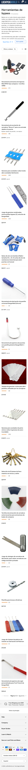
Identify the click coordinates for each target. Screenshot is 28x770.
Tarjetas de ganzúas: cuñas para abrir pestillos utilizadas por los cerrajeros (14, 387)
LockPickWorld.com (9, 766)
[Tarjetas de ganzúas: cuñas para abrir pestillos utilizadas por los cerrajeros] (14, 371)
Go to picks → (20, 41)
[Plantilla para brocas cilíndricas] (14, 585)
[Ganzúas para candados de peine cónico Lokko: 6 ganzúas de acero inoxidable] (14, 413)
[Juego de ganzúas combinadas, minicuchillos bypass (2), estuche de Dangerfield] (14, 197)
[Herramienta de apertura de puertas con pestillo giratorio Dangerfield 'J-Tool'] (14, 328)
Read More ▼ (7, 42)
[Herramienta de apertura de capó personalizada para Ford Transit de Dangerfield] (14, 666)
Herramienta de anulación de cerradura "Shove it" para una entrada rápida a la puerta (14, 127)
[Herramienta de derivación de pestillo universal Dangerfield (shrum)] (14, 286)
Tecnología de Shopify (20, 766)
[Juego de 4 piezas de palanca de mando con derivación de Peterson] (14, 624)
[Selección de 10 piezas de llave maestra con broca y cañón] (14, 456)
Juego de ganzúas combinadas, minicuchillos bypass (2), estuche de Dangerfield (13, 214)
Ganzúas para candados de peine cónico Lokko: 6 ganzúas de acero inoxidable (12, 430)
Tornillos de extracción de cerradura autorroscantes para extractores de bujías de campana (13, 515)
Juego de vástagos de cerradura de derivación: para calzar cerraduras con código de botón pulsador (14, 558)
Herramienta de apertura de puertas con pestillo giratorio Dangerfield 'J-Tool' (13, 345)
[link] (6, 696)
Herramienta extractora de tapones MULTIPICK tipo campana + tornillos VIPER (13, 84)
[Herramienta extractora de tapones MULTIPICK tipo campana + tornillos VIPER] (14, 67)
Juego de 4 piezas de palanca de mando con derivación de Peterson (13, 640)
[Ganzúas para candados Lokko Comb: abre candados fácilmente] (14, 156)
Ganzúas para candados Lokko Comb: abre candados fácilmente (14, 172)
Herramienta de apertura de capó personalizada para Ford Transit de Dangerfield (13, 683)
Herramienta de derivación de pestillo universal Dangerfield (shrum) (14, 302)
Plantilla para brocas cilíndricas (12, 600)
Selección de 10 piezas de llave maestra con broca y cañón (11, 472)
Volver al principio (14, 710)
